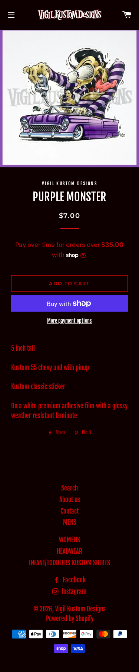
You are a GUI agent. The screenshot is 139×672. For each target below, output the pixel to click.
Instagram (73, 591)
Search (69, 488)
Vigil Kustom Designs (80, 609)
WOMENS (69, 540)
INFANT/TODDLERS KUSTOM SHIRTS (69, 563)
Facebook (73, 580)
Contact (69, 511)
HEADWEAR (69, 551)
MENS (69, 522)
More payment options (69, 321)
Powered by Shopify (69, 619)
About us (69, 500)
